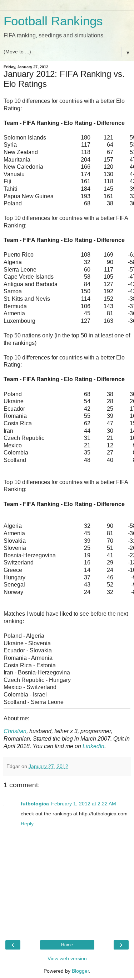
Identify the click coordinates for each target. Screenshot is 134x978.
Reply (27, 823)
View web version (67, 958)
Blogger (80, 971)
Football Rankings (53, 21)
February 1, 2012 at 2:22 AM (83, 803)
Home (67, 944)
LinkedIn (93, 746)
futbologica (35, 803)
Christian (15, 731)
